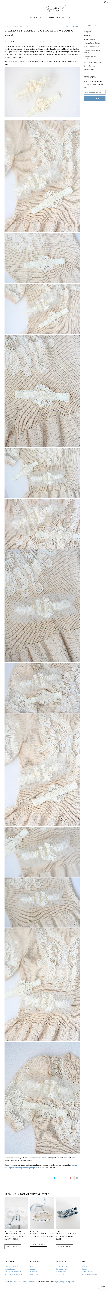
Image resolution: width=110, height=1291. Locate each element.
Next (76, 27)
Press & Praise (89, 70)
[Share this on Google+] (71, 1178)
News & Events (89, 66)
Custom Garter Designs (92, 43)
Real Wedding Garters (91, 47)
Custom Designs (55, 17)
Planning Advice (61, 1269)
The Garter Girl (15, 1282)
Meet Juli (85, 1266)
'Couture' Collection (11, 1266)
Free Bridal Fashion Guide (13, 1274)
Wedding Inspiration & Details (92, 51)
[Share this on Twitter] (54, 1178)
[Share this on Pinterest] (65, 1178)
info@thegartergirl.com (90, 1274)
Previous (69, 27)
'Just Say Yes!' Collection (13, 1271)
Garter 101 (88, 35)
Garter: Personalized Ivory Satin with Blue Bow (42, 1233)
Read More (13, 1247)
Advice (73, 17)
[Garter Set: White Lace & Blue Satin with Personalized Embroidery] (16, 1228)
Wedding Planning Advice (90, 57)
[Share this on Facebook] (60, 1178)
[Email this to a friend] (76, 1178)
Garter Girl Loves (90, 39)
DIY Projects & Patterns (92, 62)
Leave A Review (87, 1271)
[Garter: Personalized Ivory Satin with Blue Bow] (42, 1228)
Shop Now (35, 17)
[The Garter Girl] (55, 9)
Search (32, 1269)
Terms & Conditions (28, 1282)
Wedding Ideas (61, 1271)
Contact (84, 1269)
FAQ (31, 1266)
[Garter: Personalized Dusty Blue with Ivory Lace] (68, 1228)
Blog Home (88, 32)
